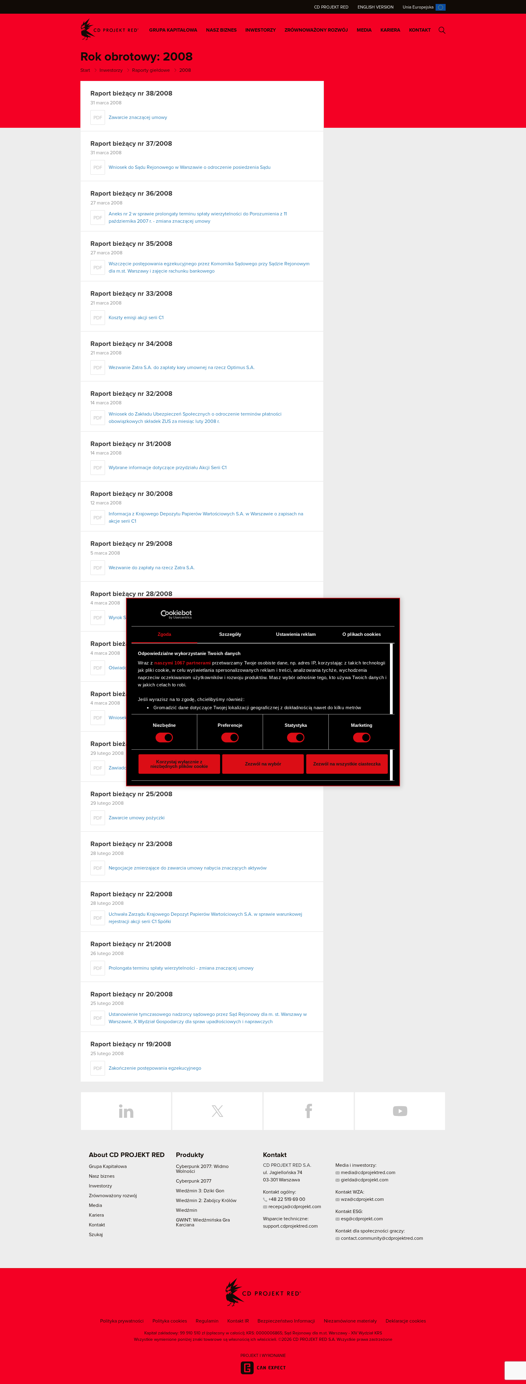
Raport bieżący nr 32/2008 (131, 394)
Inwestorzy (260, 30)
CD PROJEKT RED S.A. (287, 1165)
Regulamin (207, 1321)
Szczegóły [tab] (230, 634)
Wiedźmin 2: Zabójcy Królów (206, 1200)
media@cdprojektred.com (367, 1172)
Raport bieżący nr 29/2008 (131, 544)
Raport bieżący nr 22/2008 (131, 894)
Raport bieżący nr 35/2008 (131, 244)
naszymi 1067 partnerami (182, 662)
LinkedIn (126, 1111)
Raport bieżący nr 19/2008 (130, 1044)
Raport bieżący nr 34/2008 (131, 344)
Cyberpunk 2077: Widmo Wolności (202, 1169)
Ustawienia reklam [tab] (296, 634)
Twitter (217, 1111)
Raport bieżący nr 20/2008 (131, 994)
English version (376, 7)
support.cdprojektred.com (290, 1226)
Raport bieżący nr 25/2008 (131, 794)
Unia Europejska (418, 7)
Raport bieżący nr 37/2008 (131, 144)
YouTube (400, 1111)
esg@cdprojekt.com (361, 1218)
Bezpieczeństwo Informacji (286, 1321)
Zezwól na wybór (263, 763)
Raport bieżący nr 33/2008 (131, 294)
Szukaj (442, 30)
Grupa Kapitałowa (173, 30)
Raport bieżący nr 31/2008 (130, 444)
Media (364, 30)
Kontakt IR (238, 1321)
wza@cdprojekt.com (362, 1199)
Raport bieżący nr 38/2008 (131, 93)
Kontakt (420, 30)
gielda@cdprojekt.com (364, 1179)
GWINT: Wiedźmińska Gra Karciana (203, 1222)
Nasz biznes (221, 30)
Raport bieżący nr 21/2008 (130, 944)
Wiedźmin (186, 1210)
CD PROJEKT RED (109, 29)
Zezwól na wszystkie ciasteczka (346, 763)
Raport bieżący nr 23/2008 (131, 844)
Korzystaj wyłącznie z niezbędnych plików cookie (179, 764)
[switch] (230, 737)
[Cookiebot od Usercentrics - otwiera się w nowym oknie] (165, 614)
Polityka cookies (170, 1321)
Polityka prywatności (122, 1321)
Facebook (309, 1111)
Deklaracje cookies (406, 1321)
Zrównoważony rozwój (316, 30)
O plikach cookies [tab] (361, 634)
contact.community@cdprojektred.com (381, 1238)
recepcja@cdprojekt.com (294, 1206)
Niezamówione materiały (350, 1321)
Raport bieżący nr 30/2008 (131, 494)
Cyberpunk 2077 (193, 1181)
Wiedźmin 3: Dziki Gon (200, 1190)
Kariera (390, 30)
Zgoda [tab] (164, 634)
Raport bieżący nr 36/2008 (131, 193)
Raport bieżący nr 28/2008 (131, 594)
